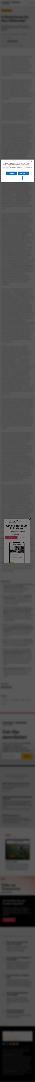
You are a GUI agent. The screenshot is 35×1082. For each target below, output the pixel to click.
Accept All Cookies (23, 173)
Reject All (11, 173)
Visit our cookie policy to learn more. (16, 168)
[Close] (32, 161)
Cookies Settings (17, 178)
